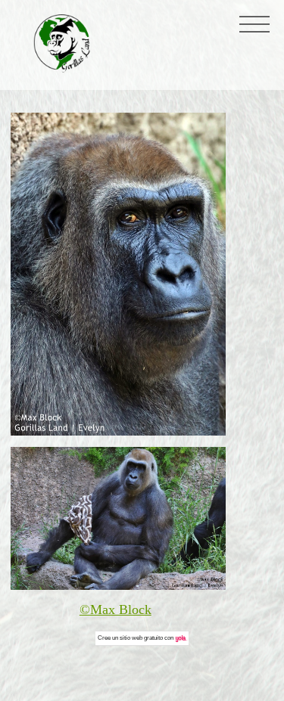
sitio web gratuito (141, 637)
